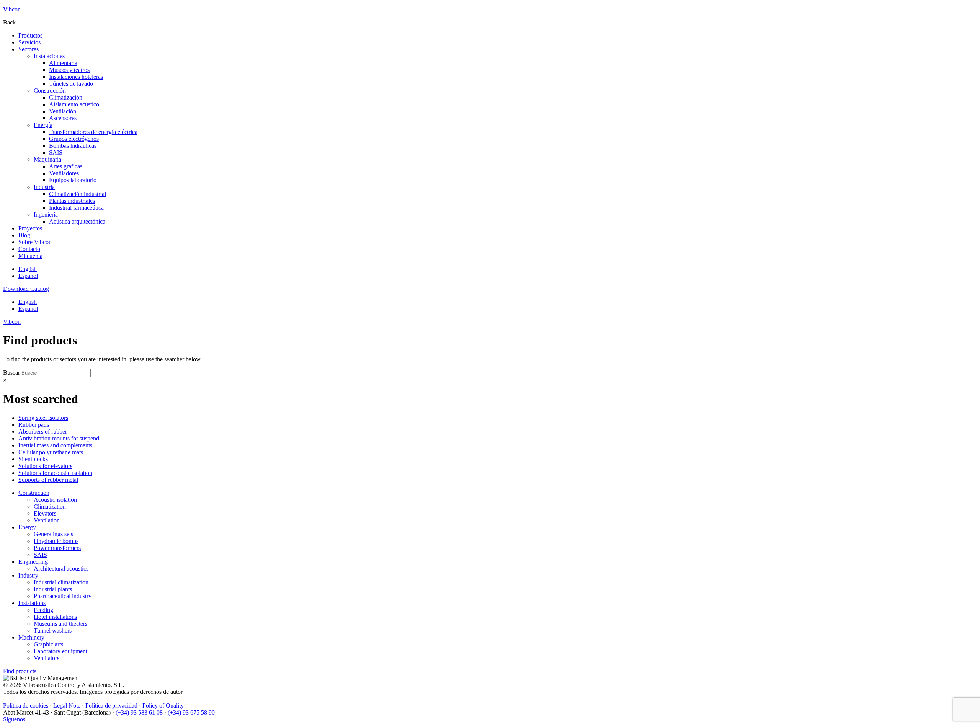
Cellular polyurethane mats (50, 452)
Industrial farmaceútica (76, 207)
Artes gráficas (65, 166)
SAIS (55, 152)
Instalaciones (49, 56)
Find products (19, 671)
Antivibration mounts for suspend (58, 438)
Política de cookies (25, 705)
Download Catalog (26, 289)
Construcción (50, 90)
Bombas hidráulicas (72, 145)
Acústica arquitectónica (77, 221)
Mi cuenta (30, 256)
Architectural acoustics (61, 568)
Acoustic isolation (55, 499)
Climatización (65, 97)
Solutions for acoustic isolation (55, 473)
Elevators (45, 513)
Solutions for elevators (45, 466)
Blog (24, 235)
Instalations (32, 603)
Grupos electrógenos (74, 138)
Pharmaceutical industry (62, 596)
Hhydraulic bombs (56, 541)
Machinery (31, 637)
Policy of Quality (163, 705)
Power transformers (57, 548)
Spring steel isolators (43, 417)
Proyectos (30, 228)
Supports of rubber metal (48, 479)
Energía (43, 125)
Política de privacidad (111, 705)
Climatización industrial (77, 194)
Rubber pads (33, 424)
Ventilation (47, 520)
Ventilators (46, 658)
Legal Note (66, 705)
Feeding (43, 610)
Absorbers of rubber (42, 431)
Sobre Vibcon (35, 242)
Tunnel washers (53, 630)
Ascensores (63, 118)
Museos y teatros (69, 70)
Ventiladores (64, 173)
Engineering (33, 561)
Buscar (11, 372)
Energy (27, 527)
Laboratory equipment (60, 651)
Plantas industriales (72, 200)
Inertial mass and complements (55, 445)
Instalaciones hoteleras (76, 76)
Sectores (28, 49)
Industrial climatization (61, 582)
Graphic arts (48, 644)
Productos (30, 35)
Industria (44, 187)
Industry (28, 575)
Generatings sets (53, 534)
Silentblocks (33, 459)
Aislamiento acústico (74, 104)
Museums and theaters (60, 623)
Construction (33, 492)
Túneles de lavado (71, 83)
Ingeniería (46, 214)
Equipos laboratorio (72, 180)
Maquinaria (47, 159)
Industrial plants (53, 589)
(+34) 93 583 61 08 (139, 712)
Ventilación (62, 111)
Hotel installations (55, 616)
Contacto (29, 249)
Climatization (50, 506)
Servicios (29, 42)
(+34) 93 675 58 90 (191, 712)
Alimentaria (63, 63)
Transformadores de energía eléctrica (93, 132)
